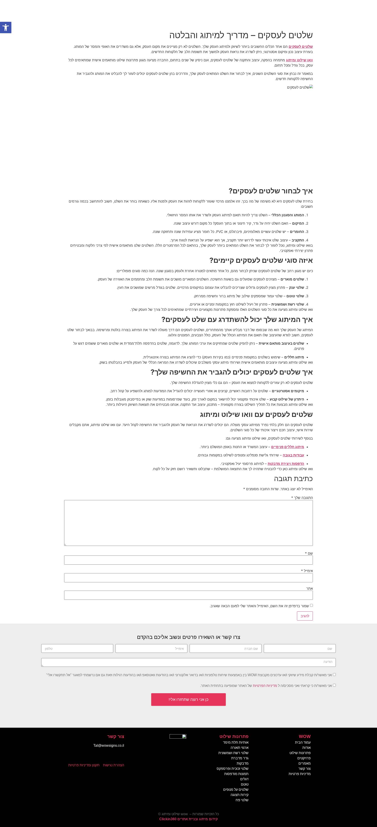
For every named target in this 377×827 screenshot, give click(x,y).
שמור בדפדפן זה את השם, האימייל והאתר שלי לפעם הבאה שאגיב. (259, 606)
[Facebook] (119, 757)
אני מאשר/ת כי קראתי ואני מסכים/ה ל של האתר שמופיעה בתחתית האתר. (266, 686)
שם (309, 553)
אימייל (307, 571)
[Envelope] (111, 757)
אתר (309, 588)
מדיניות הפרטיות (265, 686)
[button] (5, 27)
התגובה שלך (302, 497)
